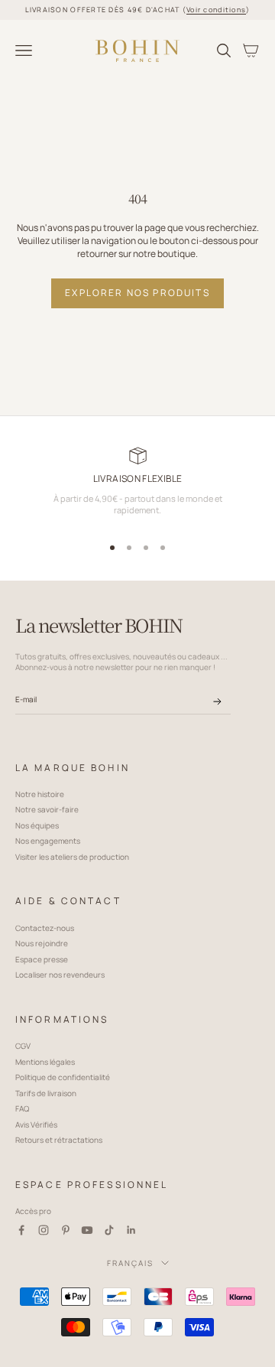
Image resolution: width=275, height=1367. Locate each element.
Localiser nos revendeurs (60, 974)
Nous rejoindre (41, 943)
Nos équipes (37, 825)
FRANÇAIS (130, 1263)
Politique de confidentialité (62, 1077)
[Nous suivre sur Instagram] (43, 1230)
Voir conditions (216, 10)
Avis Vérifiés (36, 1124)
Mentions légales (45, 1061)
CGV (23, 1045)
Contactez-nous (44, 928)
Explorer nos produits (137, 292)
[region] (137, 487)
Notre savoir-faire (47, 809)
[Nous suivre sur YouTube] (87, 1230)
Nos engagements (47, 840)
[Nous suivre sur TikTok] (109, 1230)
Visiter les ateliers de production (72, 856)
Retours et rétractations (58, 1139)
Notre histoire (39, 794)
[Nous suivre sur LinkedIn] (131, 1230)
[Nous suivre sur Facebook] (21, 1230)
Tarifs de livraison (45, 1093)
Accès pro (33, 1211)
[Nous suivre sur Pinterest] (66, 1230)
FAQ (22, 1108)
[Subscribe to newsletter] (217, 701)
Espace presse (41, 959)
